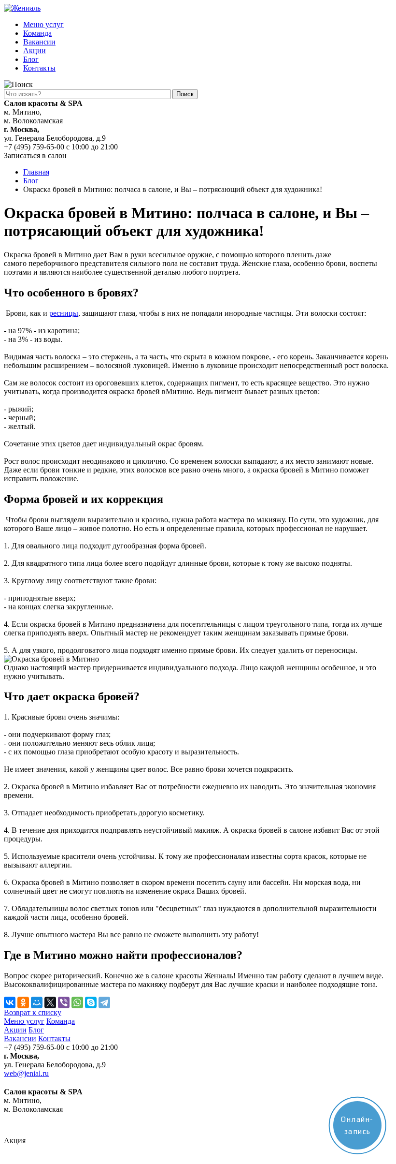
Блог (31, 59)
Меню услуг (43, 24)
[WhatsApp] (77, 1002)
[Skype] (91, 1002)
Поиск (185, 94)
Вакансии (39, 42)
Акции (34, 50)
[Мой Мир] (36, 1002)
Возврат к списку (32, 1012)
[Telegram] (104, 1002)
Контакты (39, 68)
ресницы (63, 313)
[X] (50, 1002)
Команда (37, 33)
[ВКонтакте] (9, 1002)
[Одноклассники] (23, 1002)
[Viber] (64, 1002)
